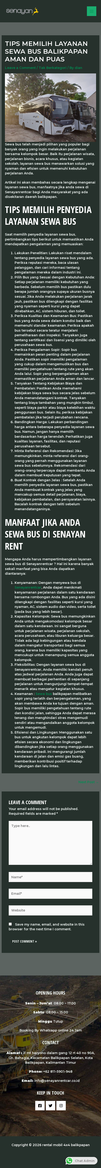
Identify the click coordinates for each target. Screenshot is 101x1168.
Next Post (88, 782)
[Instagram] (61, 1105)
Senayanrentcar (28, 587)
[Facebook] (40, 1105)
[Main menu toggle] (92, 11)
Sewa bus (43, 694)
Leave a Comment (20, 68)
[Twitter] (50, 1105)
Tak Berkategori (52, 68)
